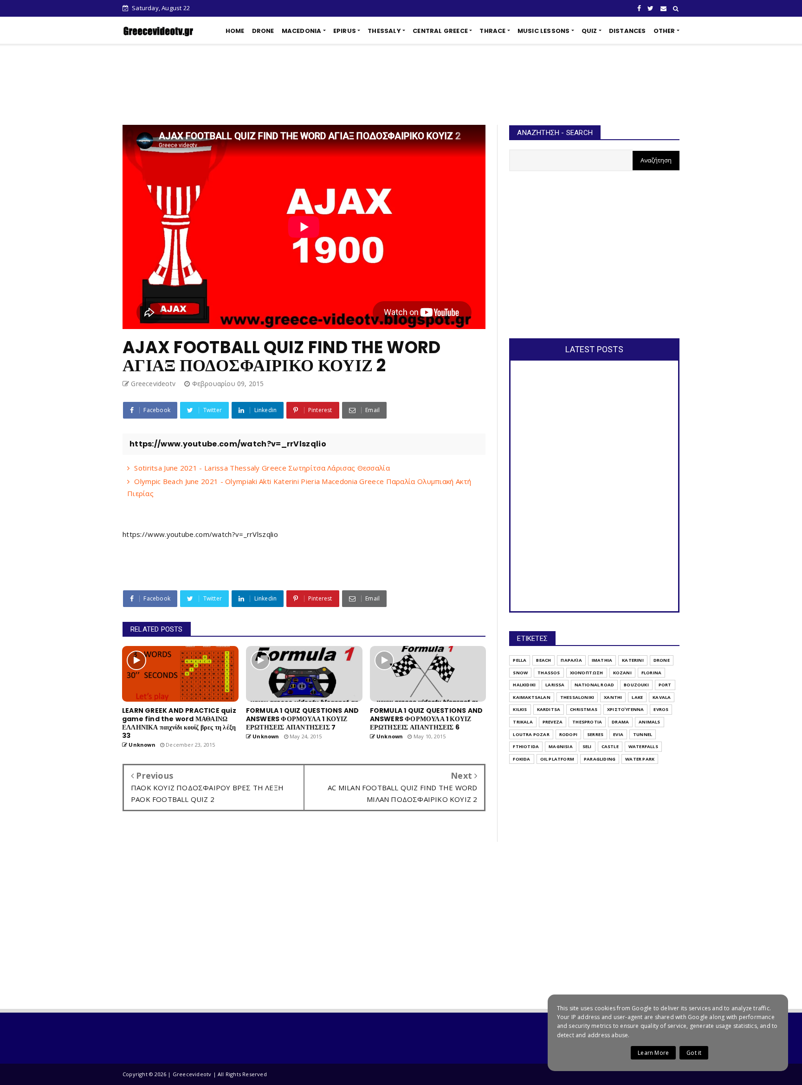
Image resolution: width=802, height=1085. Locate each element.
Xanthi (613, 697)
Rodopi (568, 734)
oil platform (557, 759)
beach (543, 660)
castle (610, 746)
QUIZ (589, 30)
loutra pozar (531, 734)
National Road (594, 685)
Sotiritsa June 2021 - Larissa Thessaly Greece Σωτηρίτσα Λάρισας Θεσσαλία (262, 467)
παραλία (571, 660)
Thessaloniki (577, 697)
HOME (235, 30)
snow (520, 673)
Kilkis (520, 709)
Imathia (602, 660)
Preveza (553, 722)
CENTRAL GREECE (440, 30)
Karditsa (549, 709)
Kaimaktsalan (531, 697)
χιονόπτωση (586, 673)
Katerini (633, 660)
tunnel (642, 734)
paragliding (599, 759)
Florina (651, 673)
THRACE (492, 30)
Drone (661, 660)
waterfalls (643, 746)
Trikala (522, 722)
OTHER (664, 30)
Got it (693, 1053)
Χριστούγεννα (625, 709)
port (665, 685)
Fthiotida (526, 746)
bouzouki (636, 685)
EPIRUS (344, 30)
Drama (620, 722)
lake (637, 697)
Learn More (653, 1053)
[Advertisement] (401, 84)
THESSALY (384, 30)
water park (639, 759)
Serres (595, 734)
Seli (587, 746)
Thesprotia (587, 722)
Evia (618, 734)
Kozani (622, 673)
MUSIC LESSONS (543, 30)
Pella (519, 660)
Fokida (521, 759)
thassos (548, 673)
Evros (660, 709)
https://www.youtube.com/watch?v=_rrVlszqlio (200, 534)
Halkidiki (524, 685)
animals (649, 722)
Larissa (554, 685)
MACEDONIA (302, 30)
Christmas (583, 709)
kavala (662, 697)
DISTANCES (627, 30)
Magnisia (561, 746)
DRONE (263, 30)
